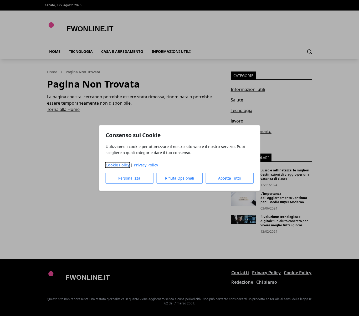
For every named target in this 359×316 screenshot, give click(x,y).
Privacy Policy (146, 164)
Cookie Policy (118, 164)
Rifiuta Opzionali (179, 178)
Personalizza (129, 178)
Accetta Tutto (229, 178)
